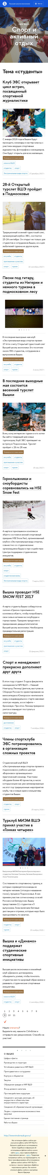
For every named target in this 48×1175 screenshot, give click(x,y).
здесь (17, 1153)
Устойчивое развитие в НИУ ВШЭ (18, 1067)
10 (9, 1015)
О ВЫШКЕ (9, 1054)
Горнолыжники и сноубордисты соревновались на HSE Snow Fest (22, 485)
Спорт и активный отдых (24, 36)
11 (14, 1015)
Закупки (7, 1080)
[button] (5, 314)
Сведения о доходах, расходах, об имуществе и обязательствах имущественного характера (19, 1100)
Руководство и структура (15, 1062)
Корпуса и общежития (13, 1076)
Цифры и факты (10, 1058)
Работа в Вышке (10, 1122)
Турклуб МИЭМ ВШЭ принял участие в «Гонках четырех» (21, 825)
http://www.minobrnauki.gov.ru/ (17, 1135)
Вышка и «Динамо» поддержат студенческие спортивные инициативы (19, 950)
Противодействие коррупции (17, 1093)
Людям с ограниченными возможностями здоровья (22, 1112)
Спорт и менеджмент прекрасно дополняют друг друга (22, 667)
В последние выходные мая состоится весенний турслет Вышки (23, 387)
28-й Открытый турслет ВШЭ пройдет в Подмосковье (22, 189)
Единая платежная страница (16, 1118)
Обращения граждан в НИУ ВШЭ (18, 1084)
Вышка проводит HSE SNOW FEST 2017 (21, 594)
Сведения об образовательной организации (23, 1107)
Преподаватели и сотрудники (17, 1071)
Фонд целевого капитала (15, 1089)
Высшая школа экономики (19, 3)
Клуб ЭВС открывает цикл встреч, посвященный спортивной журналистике (21, 91)
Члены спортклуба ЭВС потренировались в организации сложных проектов (22, 745)
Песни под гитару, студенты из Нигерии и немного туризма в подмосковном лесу (23, 284)
